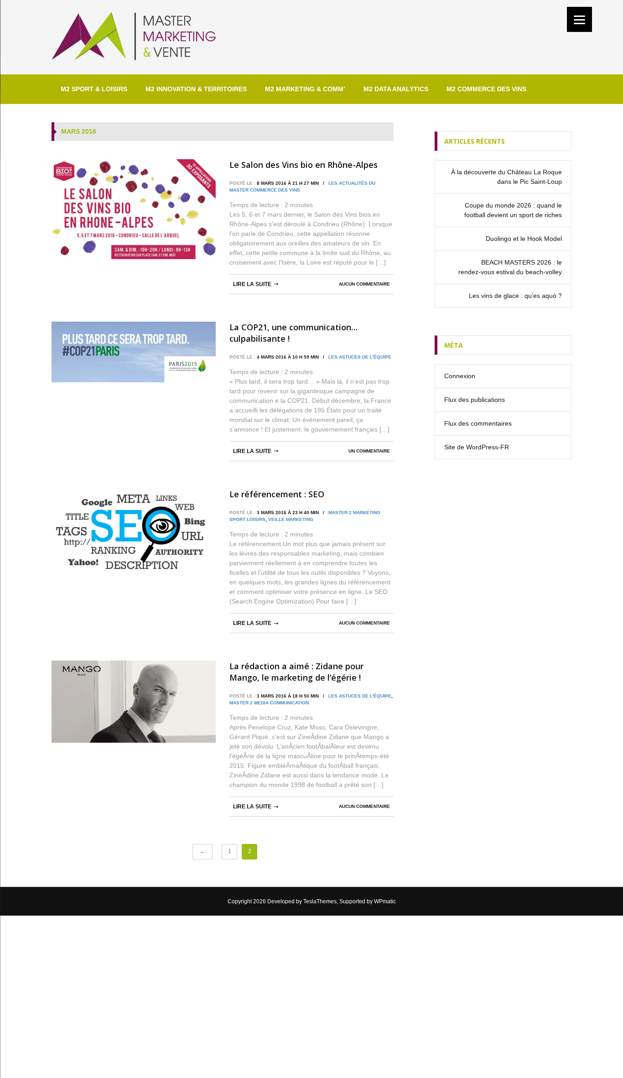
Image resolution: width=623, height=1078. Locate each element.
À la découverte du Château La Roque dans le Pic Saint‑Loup (506, 176)
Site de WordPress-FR (476, 447)
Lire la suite (252, 284)
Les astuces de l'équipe (359, 356)
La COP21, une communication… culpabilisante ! (293, 333)
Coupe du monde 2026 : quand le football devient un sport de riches (513, 210)
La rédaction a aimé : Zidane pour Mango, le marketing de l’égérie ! (296, 672)
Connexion (459, 376)
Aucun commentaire (364, 283)
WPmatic (385, 901)
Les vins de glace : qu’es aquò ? (515, 295)
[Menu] (579, 19)
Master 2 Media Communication (269, 702)
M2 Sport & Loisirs (94, 89)
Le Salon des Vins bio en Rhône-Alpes (303, 164)
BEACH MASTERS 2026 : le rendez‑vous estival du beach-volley (510, 267)
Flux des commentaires (478, 423)
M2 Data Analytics (395, 89)
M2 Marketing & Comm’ (305, 89)
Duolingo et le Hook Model (524, 238)
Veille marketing (290, 519)
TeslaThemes (320, 901)
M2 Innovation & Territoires (196, 89)
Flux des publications (474, 399)
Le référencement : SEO (276, 494)
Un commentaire (369, 450)
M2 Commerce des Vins (486, 89)
